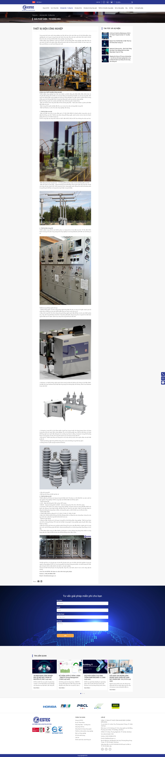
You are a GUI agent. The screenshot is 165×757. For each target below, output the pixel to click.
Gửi (65, 635)
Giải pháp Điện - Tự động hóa (66, 8)
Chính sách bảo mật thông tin (83, 739)
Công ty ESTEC (46, 8)
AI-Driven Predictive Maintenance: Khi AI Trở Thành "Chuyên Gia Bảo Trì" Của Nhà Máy (120, 34)
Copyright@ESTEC (82, 755)
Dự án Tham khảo (54, 8)
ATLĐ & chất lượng (80, 735)
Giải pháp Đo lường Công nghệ (90, 8)
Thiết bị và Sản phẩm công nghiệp (105, 8)
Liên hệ (98, 2)
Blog (126, 8)
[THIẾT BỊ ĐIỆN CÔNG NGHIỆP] (38, 581)
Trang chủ (35, 15)
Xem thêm (36, 688)
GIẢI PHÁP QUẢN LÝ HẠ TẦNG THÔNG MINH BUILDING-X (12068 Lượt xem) (94, 677)
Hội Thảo (131, 8)
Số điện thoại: (60, 614)
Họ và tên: (59, 600)
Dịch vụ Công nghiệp (119, 8)
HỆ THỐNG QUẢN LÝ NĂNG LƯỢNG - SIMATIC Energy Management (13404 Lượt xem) (69, 677)
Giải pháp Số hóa (78, 8)
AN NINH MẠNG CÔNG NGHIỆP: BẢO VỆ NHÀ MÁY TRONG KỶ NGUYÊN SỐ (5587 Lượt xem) (43, 677)
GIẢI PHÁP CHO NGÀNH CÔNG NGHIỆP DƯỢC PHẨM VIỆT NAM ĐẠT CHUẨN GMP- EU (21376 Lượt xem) (120, 678)
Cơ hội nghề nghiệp (139, 8)
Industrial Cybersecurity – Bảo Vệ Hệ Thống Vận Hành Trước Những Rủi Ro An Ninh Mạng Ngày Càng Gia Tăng (121, 50)
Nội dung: (59, 621)
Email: (58, 607)
